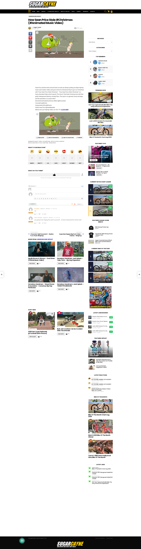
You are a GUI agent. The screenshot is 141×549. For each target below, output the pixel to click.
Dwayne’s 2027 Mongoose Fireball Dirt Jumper (102, 473)
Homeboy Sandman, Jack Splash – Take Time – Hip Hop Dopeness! (70, 259)
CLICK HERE (64, 109)
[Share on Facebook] (30, 34)
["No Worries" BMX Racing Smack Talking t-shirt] (91, 235)
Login (82, 186)
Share (37, 32)
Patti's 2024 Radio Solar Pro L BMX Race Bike (102, 280)
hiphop (62, 141)
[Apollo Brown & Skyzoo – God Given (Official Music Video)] (41, 249)
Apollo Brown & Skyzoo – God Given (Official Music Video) (41, 259)
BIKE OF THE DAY (65, 11)
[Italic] (37, 199)
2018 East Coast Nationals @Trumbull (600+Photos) (37, 332)
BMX (38, 11)
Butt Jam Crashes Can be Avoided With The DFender (69, 330)
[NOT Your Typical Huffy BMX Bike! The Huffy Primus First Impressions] (100, 97)
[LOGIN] (111, 11)
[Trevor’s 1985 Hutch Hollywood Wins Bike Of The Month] (100, 447)
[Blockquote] (47, 199)
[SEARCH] (105, 11)
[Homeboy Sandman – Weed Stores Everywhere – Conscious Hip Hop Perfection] (41, 274)
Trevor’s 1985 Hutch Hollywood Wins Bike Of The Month (99, 456)
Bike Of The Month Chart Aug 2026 (101, 137)
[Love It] (90, 420)
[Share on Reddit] (30, 42)
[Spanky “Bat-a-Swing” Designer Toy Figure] (91, 173)
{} (53, 198)
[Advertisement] (86, 4)
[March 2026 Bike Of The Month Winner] (100, 426)
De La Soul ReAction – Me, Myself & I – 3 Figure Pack (103, 165)
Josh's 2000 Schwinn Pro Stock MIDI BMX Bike (100, 326)
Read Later (41, 137)
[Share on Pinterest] (30, 38)
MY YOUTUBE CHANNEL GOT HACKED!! (101, 379)
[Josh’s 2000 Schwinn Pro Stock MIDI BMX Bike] (100, 114)
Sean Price (53, 143)
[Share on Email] (30, 46)
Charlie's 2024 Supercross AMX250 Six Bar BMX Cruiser (100, 316)
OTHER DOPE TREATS (53, 11)
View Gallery (32, 336)
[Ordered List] (43, 199)
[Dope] (33, 312)
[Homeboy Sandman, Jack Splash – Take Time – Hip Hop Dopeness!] (70, 249)
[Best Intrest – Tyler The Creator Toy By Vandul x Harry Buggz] (100, 349)
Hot (59, 312)
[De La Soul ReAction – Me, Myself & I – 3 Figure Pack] (91, 166)
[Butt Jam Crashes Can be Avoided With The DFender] (70, 319)
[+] (55, 198)
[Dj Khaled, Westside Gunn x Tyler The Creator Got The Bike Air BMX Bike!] (91, 361)
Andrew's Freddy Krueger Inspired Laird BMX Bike (102, 270)
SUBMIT (79, 11)
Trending (30, 312)
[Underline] (39, 199)
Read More (32, 263)
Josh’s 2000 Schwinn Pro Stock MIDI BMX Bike (100, 122)
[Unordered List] (45, 199)
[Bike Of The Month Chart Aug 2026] (100, 130)
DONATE (92, 11)
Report (80, 137)
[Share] (59, 123)
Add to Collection (68, 137)
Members (85, 11)
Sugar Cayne (95, 467)
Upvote (54, 174)
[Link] (52, 199)
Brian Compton (103, 67)
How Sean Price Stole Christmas (38, 143)
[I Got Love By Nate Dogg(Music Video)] (91, 367)
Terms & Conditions (100, 538)
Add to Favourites (54, 137)
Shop (73, 11)
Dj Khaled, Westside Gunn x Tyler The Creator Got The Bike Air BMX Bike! (104, 361)
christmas (47, 141)
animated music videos (36, 141)
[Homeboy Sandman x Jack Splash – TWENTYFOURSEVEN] (70, 274)
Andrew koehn (102, 61)
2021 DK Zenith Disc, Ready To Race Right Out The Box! (101, 389)
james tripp (102, 81)
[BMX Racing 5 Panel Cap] (91, 228)
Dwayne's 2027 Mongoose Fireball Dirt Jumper (102, 203)
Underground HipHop (45, 239)
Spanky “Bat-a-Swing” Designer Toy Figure (102, 172)
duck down (55, 141)
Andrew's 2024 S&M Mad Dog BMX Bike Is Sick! (102, 192)
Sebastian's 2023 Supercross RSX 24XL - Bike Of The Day (102, 259)
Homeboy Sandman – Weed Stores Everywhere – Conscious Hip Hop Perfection (41, 286)
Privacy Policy (109, 538)
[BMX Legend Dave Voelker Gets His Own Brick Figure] (100, 154)
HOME (33, 11)
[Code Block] (50, 199)
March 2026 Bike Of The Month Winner (99, 436)
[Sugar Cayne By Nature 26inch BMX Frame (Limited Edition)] (91, 242)
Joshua (100, 74)
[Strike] (41, 199)
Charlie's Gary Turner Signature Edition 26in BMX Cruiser (100, 321)
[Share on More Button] (30, 50)
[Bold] (35, 199)
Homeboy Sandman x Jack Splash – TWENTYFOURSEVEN (70, 285)
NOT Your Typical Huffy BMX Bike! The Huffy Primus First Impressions (100, 105)
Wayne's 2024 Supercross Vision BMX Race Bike (103, 214)
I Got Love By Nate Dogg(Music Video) (101, 366)
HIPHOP (43, 11)
